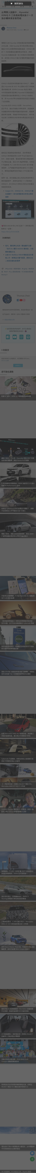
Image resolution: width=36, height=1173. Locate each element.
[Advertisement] (18, 36)
